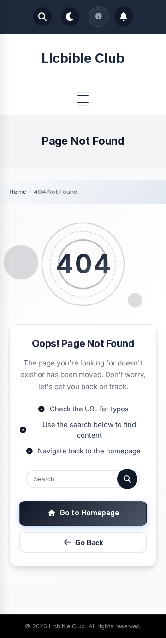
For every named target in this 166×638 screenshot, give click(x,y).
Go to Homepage (89, 512)
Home (17, 191)
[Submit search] (127, 479)
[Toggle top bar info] (99, 16)
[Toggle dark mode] (70, 16)
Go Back (89, 542)
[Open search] (42, 16)
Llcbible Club (83, 58)
